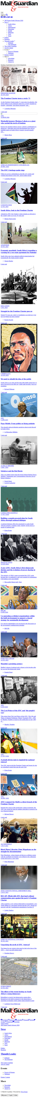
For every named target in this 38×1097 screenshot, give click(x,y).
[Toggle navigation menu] (2, 13)
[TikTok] (7, 17)
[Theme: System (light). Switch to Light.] (3, 15)
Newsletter (7, 1085)
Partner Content (5, 1077)
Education (7, 1038)
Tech (5, 1043)
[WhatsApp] (10, 17)
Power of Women (9, 1072)
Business (3, 1050)
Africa (6, 1035)
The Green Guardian (7, 1063)
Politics (3, 1048)
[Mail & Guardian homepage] (19, 6)
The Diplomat (8, 1059)
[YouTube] (12, 17)
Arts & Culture (5, 1064)
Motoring (7, 1041)
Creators (6, 1023)
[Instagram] (3, 17)
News (3, 1029)
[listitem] (4, 1020)
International (8, 1036)
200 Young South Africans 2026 (10, 1025)
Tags (2, 1023)
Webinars (7, 1074)
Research (7, 1087)
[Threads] (6, 17)
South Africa (8, 1033)
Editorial (6, 1058)
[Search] (7, 15)
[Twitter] (9, 17)
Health (6, 1040)
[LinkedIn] (4, 17)
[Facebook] (1, 17)
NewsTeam (24, 1092)
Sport (6, 1045)
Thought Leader (8, 1054)
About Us (7, 1088)
